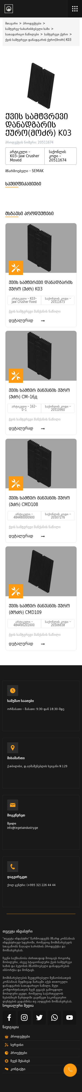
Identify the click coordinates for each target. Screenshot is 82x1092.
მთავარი (11, 23)
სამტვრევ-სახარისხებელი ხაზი (27, 29)
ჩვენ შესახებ (20, 1061)
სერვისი (16, 1045)
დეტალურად (22, 320)
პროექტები (18, 1053)
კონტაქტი (17, 1069)
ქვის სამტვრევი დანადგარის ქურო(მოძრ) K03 (38, 39)
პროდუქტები (32, 23)
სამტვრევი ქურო (56, 34)
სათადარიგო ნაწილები (22, 34)
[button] (70, 1070)
